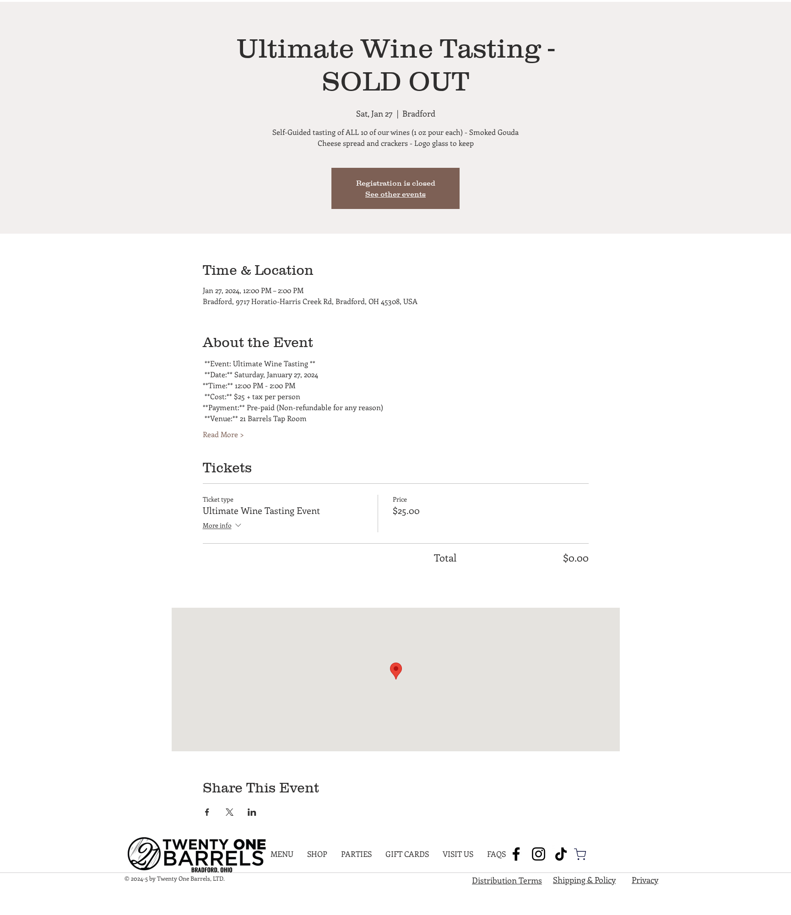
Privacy (645, 879)
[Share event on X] (229, 812)
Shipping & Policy (584, 879)
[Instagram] (538, 854)
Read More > (223, 434)
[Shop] (580, 854)
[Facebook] (516, 854)
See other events (395, 194)
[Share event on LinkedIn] (252, 812)
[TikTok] (561, 854)
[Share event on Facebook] (207, 812)
